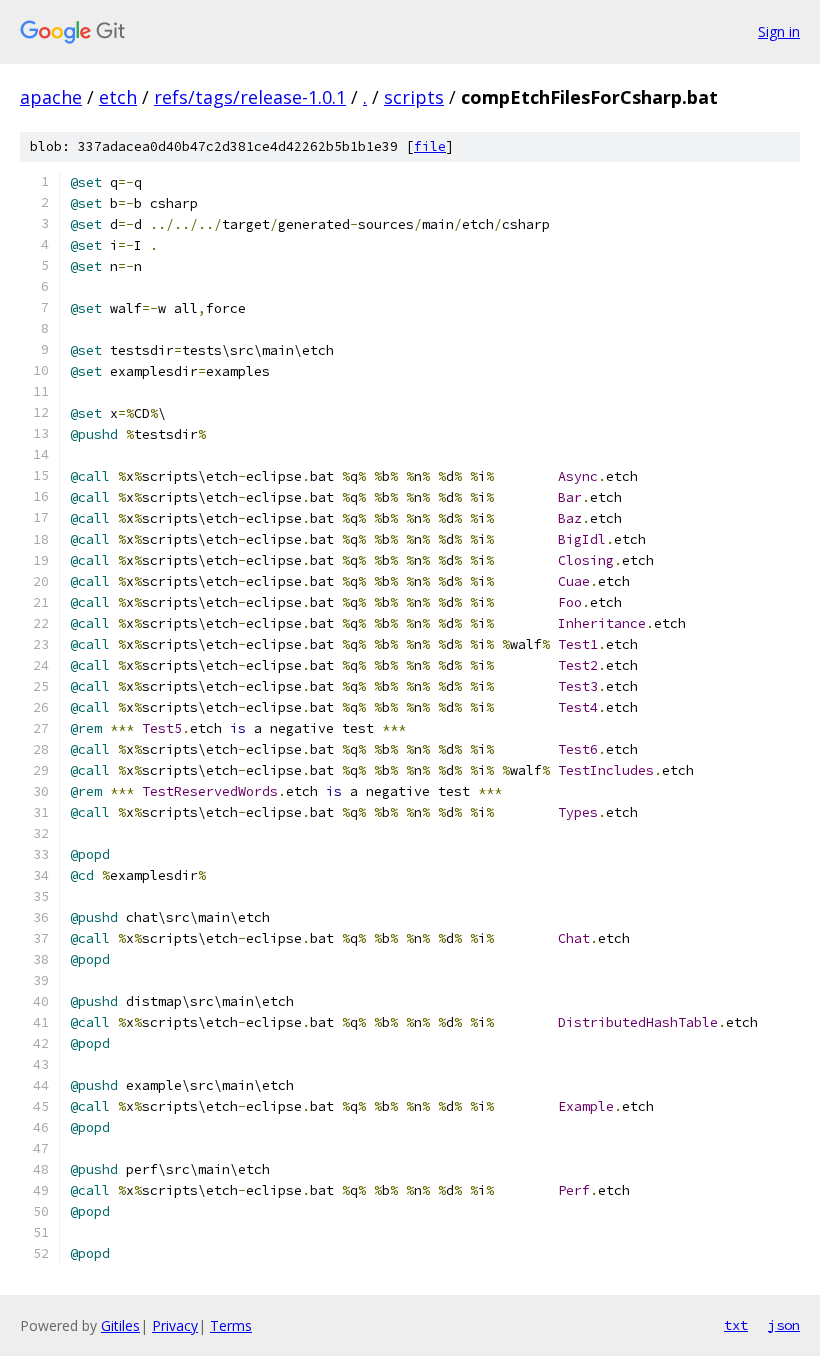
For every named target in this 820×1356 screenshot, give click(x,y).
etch (118, 97)
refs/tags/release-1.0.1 (250, 97)
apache (51, 97)
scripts (414, 97)
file (430, 146)
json (784, 1325)
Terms (231, 1325)
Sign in (779, 31)
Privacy (175, 1325)
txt (736, 1325)
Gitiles (120, 1325)
